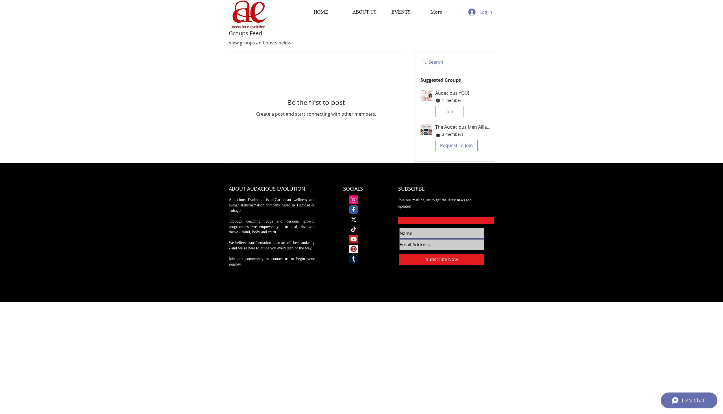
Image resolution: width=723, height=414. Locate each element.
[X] (353, 219)
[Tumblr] (353, 259)
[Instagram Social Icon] (353, 199)
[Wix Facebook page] (353, 209)
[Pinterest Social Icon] (353, 249)
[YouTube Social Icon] (353, 239)
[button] (454, 105)
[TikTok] (353, 229)
